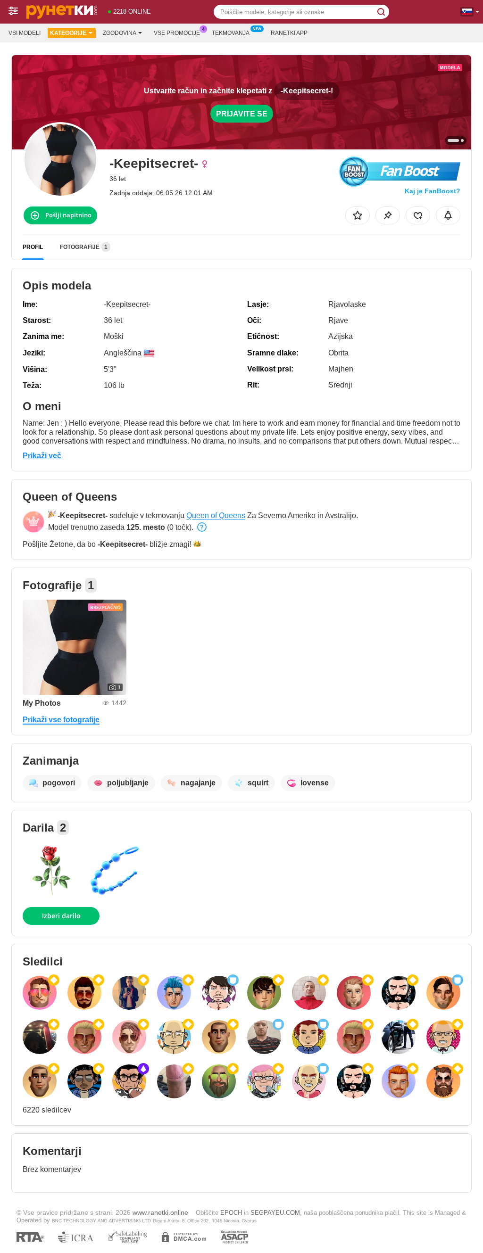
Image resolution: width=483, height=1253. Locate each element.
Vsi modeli (24, 33)
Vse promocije (177, 33)
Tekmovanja (231, 33)
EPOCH (231, 1212)
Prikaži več (42, 456)
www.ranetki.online (160, 1212)
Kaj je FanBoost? (432, 191)
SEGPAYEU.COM (275, 1212)
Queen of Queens (215, 515)
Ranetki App (289, 33)
